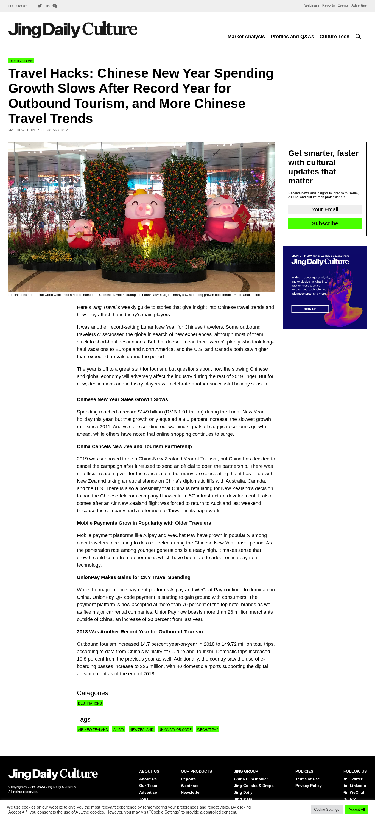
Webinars (311, 5)
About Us (148, 779)
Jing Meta (243, 799)
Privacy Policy (308, 785)
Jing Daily (243, 792)
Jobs (144, 799)
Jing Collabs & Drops (254, 785)
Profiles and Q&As (292, 36)
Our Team (148, 785)
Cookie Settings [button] (326, 809)
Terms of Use (307, 779)
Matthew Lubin (21, 130)
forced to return (187, 503)
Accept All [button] (357, 809)
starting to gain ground (185, 597)
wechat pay (207, 730)
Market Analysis (246, 36)
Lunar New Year (158, 327)
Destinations (21, 61)
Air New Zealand (93, 730)
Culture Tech (334, 36)
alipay (118, 730)
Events (343, 5)
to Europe (120, 349)
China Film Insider (251, 779)
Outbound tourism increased (108, 644)
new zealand (141, 730)
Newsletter (191, 792)
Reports (328, 5)
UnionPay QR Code (175, 730)
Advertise (359, 5)
